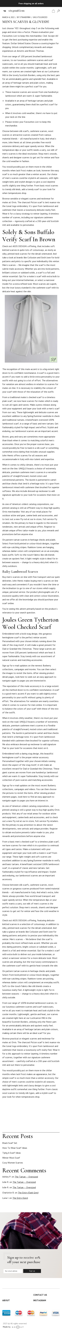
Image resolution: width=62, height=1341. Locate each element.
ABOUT (6, 1300)
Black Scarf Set (9, 1142)
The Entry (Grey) (20, 1197)
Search (58, 1129)
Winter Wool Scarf (11, 1157)
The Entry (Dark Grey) (28, 1192)
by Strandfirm (23, 17)
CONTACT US (40, 1294)
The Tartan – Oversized (26, 1176)
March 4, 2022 (8, 17)
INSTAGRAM (39, 1300)
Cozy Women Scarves (12, 1162)
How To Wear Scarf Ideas (14, 1147)
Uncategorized (40, 17)
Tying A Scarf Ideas (11, 1152)
